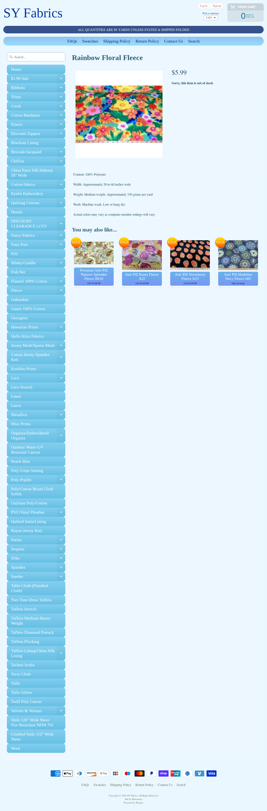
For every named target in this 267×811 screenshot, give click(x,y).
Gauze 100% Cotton (28, 308)
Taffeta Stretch (23, 609)
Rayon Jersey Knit (26, 530)
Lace (38, 379)
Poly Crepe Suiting (27, 470)
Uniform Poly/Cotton (29, 503)
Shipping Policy (116, 41)
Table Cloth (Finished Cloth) (29, 588)
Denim (17, 212)
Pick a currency (211, 13)
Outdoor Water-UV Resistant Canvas (27, 449)
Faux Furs (38, 245)
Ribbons (38, 88)
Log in (203, 5)
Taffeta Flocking (25, 641)
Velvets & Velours (38, 711)
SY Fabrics (33, 12)
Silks (38, 559)
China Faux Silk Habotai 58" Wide (32, 172)
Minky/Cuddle (38, 263)
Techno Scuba (23, 665)
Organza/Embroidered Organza (38, 436)
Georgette (19, 318)
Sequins (38, 550)
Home (16, 69)
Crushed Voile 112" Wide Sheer (32, 736)
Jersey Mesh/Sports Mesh (38, 346)
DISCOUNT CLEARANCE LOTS (38, 224)
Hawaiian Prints (38, 328)
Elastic (38, 125)
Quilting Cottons (38, 203)
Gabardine (20, 299)
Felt (14, 253)
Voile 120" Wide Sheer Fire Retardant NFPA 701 (32, 722)
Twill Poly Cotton (26, 701)
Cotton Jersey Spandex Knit (38, 357)
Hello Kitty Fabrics (27, 336)
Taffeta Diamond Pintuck (32, 632)
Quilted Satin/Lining (28, 521)
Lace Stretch (21, 387)
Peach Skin (20, 461)
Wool (15, 748)
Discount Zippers (38, 134)
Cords (38, 107)
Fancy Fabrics (38, 236)
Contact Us (173, 41)
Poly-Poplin (38, 480)
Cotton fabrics (38, 185)
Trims (38, 97)
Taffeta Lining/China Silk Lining (38, 653)
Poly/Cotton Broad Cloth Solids (32, 491)
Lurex (16, 405)
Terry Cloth (21, 674)
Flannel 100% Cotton (38, 282)
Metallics (38, 415)
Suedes (38, 577)
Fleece (38, 291)
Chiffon (38, 162)
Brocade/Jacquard (38, 153)
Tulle (15, 683)
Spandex (38, 568)
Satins (38, 540)
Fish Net (18, 272)
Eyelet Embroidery (27, 193)
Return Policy (147, 41)
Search (194, 41)
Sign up (217, 5)
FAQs (72, 41)
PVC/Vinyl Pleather (38, 513)
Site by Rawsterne (133, 799)
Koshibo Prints (23, 368)
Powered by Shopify (134, 802)
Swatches (90, 41)
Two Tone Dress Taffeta (31, 599)
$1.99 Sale (38, 79)
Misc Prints (21, 423)
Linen (16, 396)
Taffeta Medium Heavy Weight (30, 620)
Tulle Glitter (21, 692)
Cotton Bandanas (38, 116)
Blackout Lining (25, 142)
